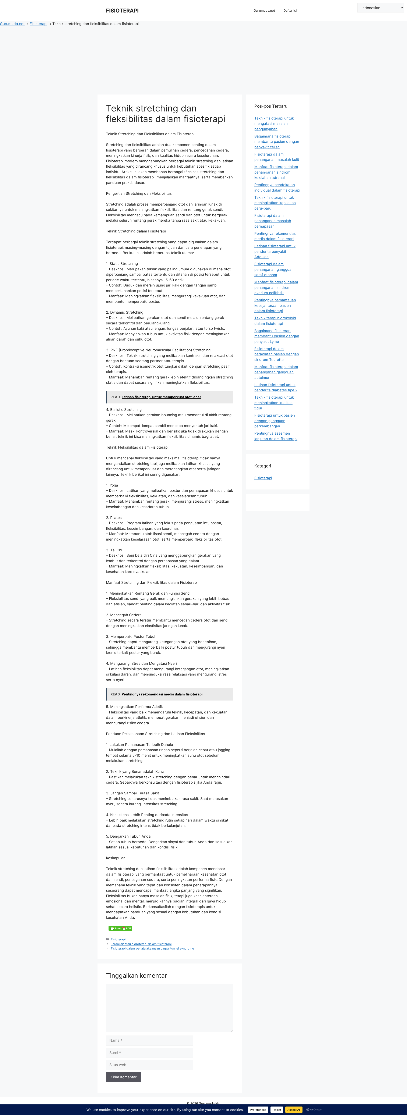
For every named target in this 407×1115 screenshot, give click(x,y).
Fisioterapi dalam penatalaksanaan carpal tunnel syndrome (152, 948)
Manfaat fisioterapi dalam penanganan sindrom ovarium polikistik (276, 287)
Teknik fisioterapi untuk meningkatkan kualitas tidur (274, 402)
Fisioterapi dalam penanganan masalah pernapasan (272, 220)
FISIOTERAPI (122, 10)
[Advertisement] (203, 58)
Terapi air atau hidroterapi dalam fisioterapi (141, 944)
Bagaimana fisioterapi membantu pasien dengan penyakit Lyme (276, 336)
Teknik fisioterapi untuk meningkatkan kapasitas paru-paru (275, 202)
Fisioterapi (118, 939)
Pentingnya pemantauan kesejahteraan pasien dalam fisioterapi (275, 305)
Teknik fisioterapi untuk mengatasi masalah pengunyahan (274, 123)
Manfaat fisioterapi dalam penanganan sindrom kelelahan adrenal (276, 172)
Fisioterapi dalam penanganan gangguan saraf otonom (274, 269)
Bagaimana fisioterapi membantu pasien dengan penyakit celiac (276, 141)
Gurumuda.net (264, 10)
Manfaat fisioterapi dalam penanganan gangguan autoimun (276, 372)
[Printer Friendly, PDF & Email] (120, 928)
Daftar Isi (290, 10)
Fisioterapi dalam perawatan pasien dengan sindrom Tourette (276, 354)
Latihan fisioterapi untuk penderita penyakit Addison (274, 251)
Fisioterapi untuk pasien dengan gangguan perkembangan (274, 420)
